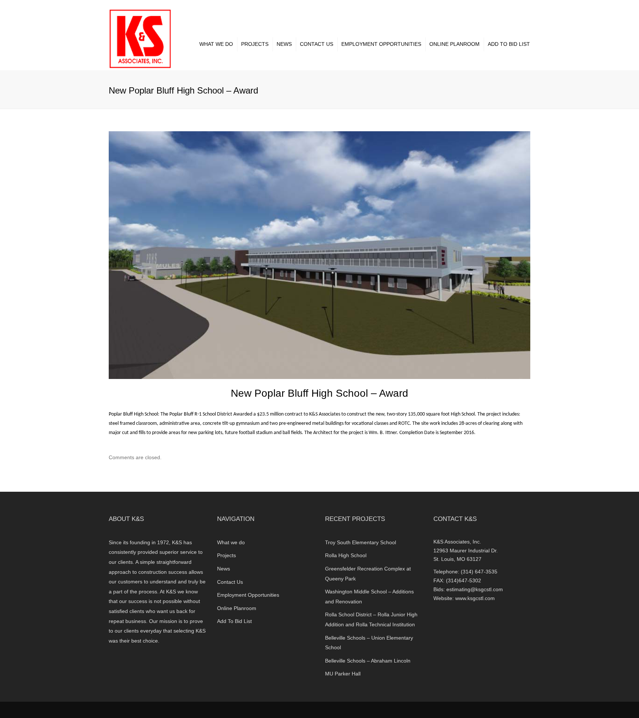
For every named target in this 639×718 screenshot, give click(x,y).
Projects (254, 44)
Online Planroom (454, 44)
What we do (216, 44)
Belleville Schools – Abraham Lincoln (367, 661)
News (284, 44)
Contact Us (316, 44)
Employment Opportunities (381, 44)
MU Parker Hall (343, 674)
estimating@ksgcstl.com (474, 589)
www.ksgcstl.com (475, 598)
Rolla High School (345, 555)
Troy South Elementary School (360, 542)
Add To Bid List (509, 44)
